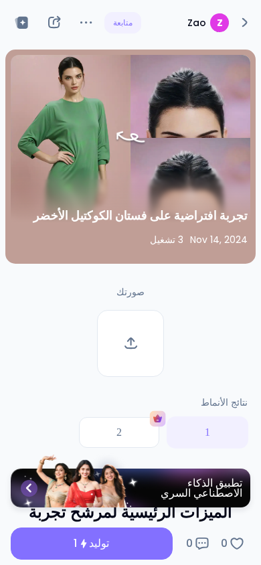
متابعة (123, 22)
